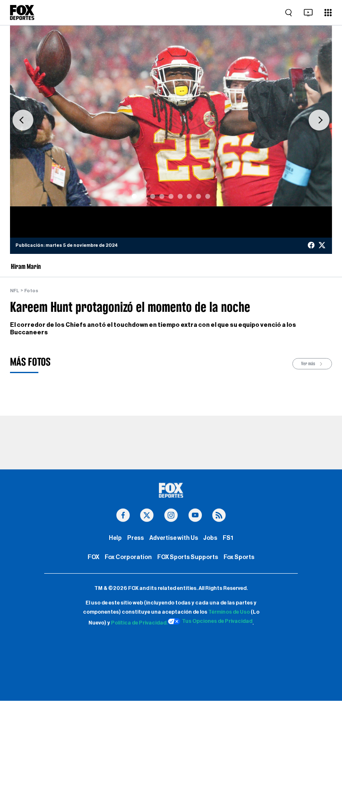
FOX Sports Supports (187, 557)
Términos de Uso (229, 611)
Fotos (31, 290)
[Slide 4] (161, 196)
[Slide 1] (134, 196)
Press (135, 538)
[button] (23, 120)
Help (115, 538)
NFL (14, 290)
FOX (93, 557)
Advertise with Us (173, 538)
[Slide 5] (171, 196)
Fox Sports (239, 557)
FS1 (228, 538)
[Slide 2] (143, 196)
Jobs (210, 538)
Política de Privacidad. (139, 622)
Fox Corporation (128, 557)
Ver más (308, 363)
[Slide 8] (198, 196)
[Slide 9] (207, 196)
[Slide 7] (189, 196)
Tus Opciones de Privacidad (217, 621)
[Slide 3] (152, 196)
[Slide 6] (180, 196)
